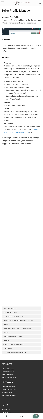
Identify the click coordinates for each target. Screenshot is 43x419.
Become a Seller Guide (9, 389)
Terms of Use (6, 409)
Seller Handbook (7, 392)
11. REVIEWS (7, 348)
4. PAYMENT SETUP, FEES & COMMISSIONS (18, 320)
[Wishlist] (7, 416)
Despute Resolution (8, 372)
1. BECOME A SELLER (10, 308)
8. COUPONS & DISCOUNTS (12, 336)
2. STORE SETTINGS (10, 312)
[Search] (39, 3)
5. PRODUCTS (7, 324)
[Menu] (2, 3)
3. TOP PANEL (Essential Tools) (13, 316)
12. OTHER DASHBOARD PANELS (14, 352)
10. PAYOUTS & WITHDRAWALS (13, 344)
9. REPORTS (7, 340)
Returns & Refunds (8, 369)
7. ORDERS (6, 332)
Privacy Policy (6, 412)
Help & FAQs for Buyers (9, 378)
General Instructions (8, 387)
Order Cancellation (8, 375)
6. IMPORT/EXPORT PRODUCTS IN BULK (17, 328)
